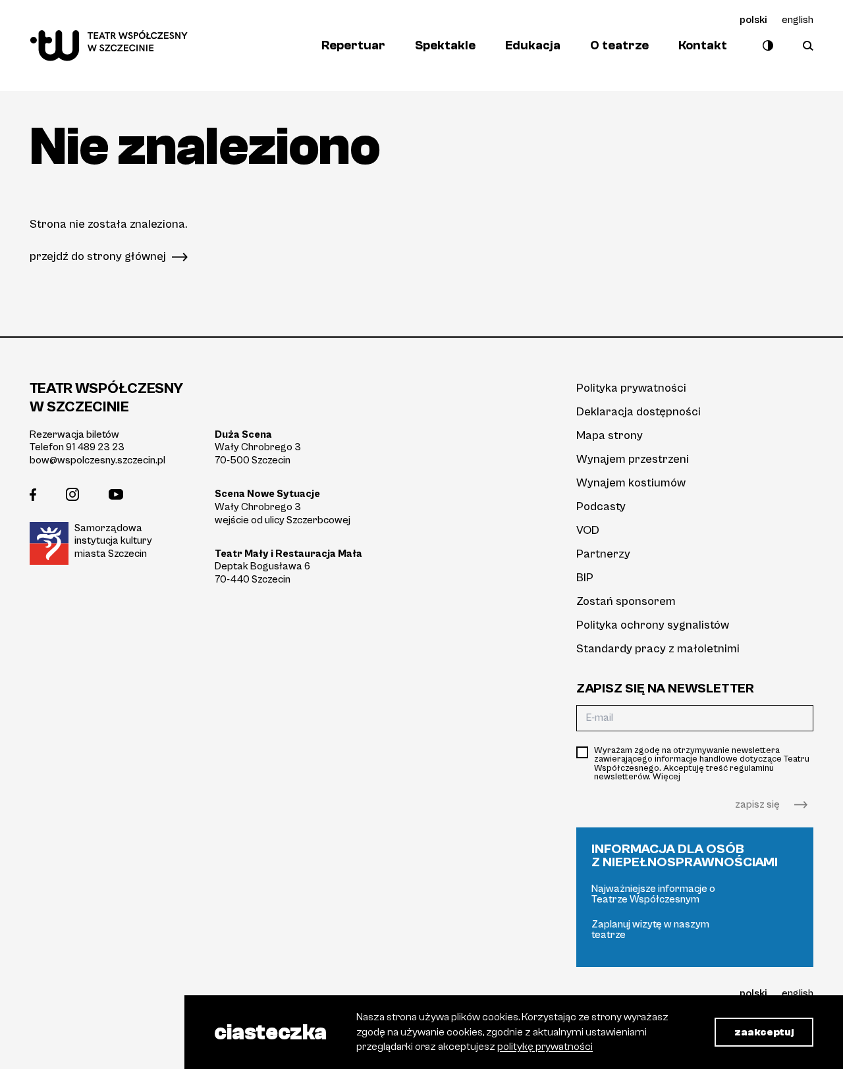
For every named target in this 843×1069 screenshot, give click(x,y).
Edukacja (532, 45)
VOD (587, 530)
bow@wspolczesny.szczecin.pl (97, 460)
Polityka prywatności (631, 388)
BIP (584, 578)
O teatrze (619, 45)
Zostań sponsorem (626, 601)
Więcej (666, 776)
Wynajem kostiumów (631, 483)
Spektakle (445, 45)
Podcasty (601, 506)
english (797, 20)
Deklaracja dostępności (638, 412)
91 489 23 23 (95, 447)
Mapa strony (609, 435)
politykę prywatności (545, 1047)
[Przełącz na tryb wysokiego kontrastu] (765, 45)
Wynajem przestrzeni (632, 459)
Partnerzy (603, 554)
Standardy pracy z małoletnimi (658, 649)
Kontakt (702, 45)
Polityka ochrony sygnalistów (652, 625)
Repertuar (353, 45)
